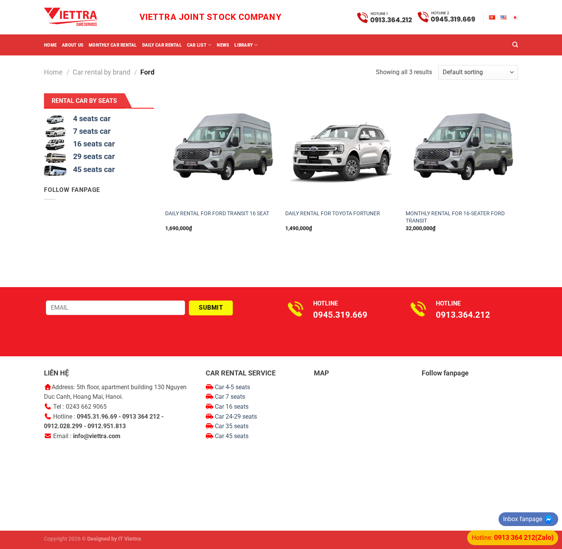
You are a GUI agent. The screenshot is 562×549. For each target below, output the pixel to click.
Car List (196, 45)
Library (243, 45)
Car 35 (224, 426)
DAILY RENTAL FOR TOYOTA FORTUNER (332, 213)
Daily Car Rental (162, 45)
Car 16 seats (232, 406)
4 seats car (91, 118)
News (223, 45)
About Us (72, 45)
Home (50, 45)
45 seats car (94, 169)
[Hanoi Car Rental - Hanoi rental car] (82, 17)
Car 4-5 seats (231, 387)
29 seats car (94, 156)
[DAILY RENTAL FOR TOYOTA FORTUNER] (341, 149)
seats (249, 416)
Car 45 (224, 436)
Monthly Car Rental (113, 45)
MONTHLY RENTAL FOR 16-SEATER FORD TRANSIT (455, 217)
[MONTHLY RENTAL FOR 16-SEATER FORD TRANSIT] (462, 149)
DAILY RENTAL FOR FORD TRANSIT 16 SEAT (217, 213)
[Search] (515, 44)
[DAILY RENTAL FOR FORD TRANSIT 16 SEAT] (221, 149)
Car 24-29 (228, 416)
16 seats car (94, 143)
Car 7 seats (229, 396)
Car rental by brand (101, 72)
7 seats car (91, 131)
